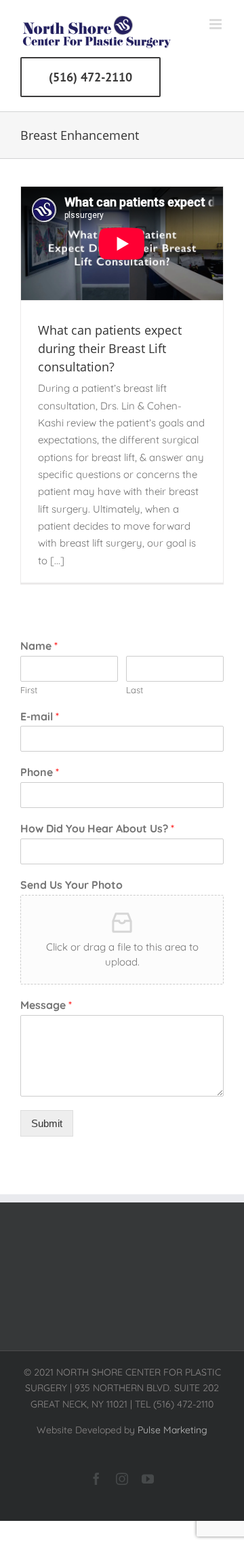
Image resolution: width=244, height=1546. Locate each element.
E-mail (39, 716)
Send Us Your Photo (71, 884)
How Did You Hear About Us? (97, 828)
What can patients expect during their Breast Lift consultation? (110, 348)
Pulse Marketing (172, 1430)
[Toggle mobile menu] (216, 24)
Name (39, 645)
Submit (46, 1123)
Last (134, 689)
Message (46, 1005)
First (28, 689)
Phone (39, 772)
